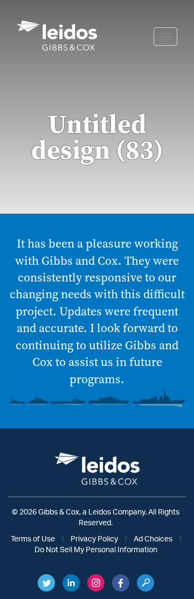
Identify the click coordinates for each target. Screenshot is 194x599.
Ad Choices (153, 539)
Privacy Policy (94, 539)
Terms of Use (33, 539)
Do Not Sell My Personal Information (95, 550)
